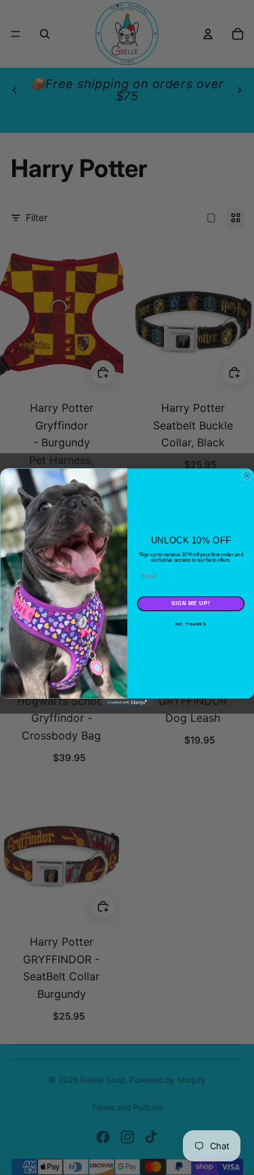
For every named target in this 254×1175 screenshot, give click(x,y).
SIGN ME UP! (190, 603)
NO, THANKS (190, 624)
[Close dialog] (247, 475)
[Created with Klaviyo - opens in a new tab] (127, 703)
